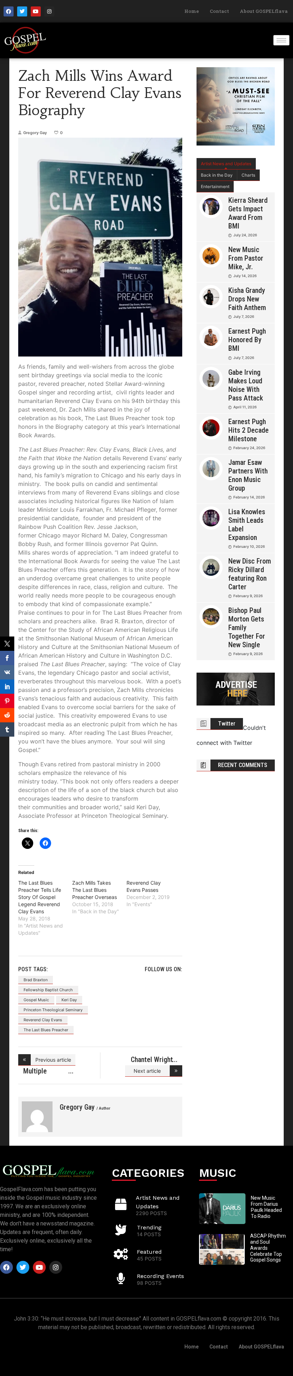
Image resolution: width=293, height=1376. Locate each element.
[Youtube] (36, 11)
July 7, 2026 (243, 316)
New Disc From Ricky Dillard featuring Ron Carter (249, 574)
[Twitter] (22, 11)
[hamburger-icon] (281, 40)
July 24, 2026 (245, 235)
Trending (149, 1227)
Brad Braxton (36, 979)
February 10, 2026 (249, 546)
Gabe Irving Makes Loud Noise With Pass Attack (245, 385)
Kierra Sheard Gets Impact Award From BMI (248, 213)
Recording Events (160, 1276)
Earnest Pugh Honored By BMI (247, 340)
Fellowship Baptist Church (48, 989)
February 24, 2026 (249, 448)
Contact (219, 11)
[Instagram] (49, 11)
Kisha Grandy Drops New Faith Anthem (247, 299)
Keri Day (69, 999)
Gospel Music (36, 999)
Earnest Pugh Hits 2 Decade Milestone (248, 430)
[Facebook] (9, 11)
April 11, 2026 (245, 407)
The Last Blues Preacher (46, 1029)
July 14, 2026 (245, 276)
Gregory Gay (35, 132)
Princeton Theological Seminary (53, 1009)
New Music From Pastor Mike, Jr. (245, 258)
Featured (149, 1251)
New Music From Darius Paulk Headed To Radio (266, 1207)
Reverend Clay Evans (43, 1019)
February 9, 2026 (248, 596)
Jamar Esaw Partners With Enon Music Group (248, 475)
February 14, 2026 (249, 497)
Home (191, 11)
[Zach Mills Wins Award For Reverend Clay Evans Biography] (37, 1116)
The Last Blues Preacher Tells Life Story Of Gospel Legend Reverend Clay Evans (39, 897)
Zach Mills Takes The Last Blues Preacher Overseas (94, 890)
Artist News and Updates (226, 163)
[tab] (226, 163)
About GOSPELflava (264, 11)
